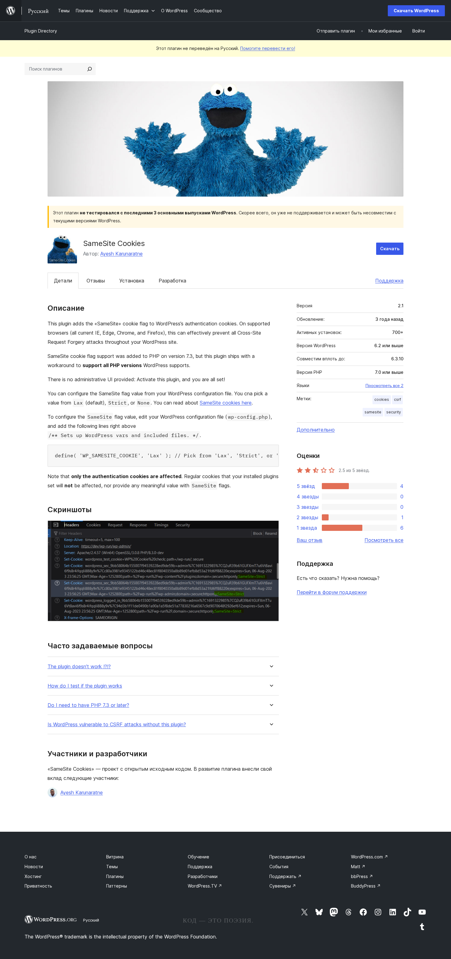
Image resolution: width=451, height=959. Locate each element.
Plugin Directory (41, 30)
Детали (63, 281)
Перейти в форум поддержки (332, 592)
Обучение (198, 856)
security (393, 412)
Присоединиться (287, 856)
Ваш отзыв (309, 540)
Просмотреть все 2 (384, 385)
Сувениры (282, 885)
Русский (91, 920)
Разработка (172, 281)
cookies (381, 399)
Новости (34, 866)
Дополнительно (316, 430)
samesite (372, 412)
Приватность (38, 885)
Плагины (115, 876)
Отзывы (96, 281)
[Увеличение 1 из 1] (271, 529)
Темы (112, 866)
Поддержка (389, 281)
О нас (31, 856)
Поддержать (285, 876)
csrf (397, 399)
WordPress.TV (205, 885)
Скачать (389, 248)
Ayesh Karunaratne (121, 254)
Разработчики (203, 876)
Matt (358, 866)
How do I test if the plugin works (85, 686)
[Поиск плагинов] (89, 69)
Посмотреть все (383, 540)
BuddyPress (366, 885)
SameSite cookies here (226, 403)
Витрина (115, 856)
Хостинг (33, 876)
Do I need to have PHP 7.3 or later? (88, 705)
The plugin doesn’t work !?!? (79, 666)
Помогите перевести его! (267, 48)
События (278, 866)
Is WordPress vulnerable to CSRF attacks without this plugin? (117, 724)
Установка (131, 281)
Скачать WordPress (416, 10)
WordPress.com (369, 856)
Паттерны (116, 885)
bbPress (362, 876)
